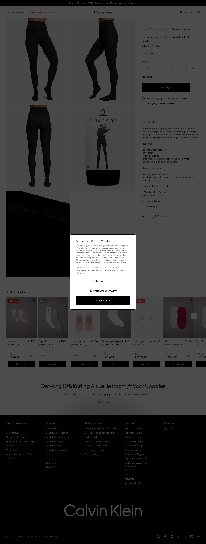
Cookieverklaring (84, 270)
